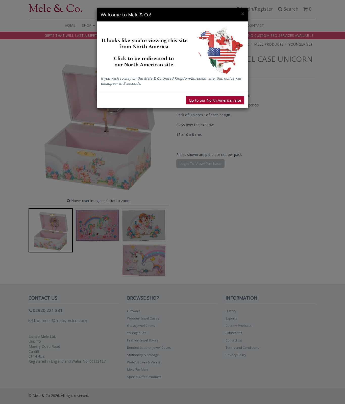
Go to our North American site (215, 100)
